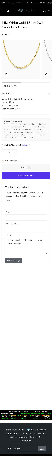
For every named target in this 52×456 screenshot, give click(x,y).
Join (42, 448)
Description (7, 93)
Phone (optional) (12, 224)
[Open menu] (2, 10)
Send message (13, 260)
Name (8, 201)
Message (9, 235)
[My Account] (43, 11)
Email (8, 212)
